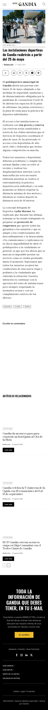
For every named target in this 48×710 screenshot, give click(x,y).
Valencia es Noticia (11, 678)
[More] (38, 73)
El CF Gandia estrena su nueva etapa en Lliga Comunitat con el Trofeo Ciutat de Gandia (22, 545)
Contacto (21, 649)
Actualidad (8, 428)
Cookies (16, 691)
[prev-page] (4, 565)
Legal (23, 691)
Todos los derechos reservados (26, 701)
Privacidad (30, 691)
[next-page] (8, 565)
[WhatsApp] (13, 73)
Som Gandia (8, 666)
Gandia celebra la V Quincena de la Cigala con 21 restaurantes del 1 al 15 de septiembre (24, 491)
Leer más (8, 450)
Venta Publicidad (32, 649)
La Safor (18, 306)
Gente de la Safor (11, 674)
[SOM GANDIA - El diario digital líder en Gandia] (25, 4)
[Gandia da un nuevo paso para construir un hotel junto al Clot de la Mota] (24, 414)
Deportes (7, 306)
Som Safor (7, 670)
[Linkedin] (26, 655)
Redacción (8, 65)
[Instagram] (21, 655)
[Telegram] (32, 73)
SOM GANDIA (8, 701)
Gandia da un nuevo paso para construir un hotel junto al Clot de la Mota (23, 437)
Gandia (27, 306)
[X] (26, 73)
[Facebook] (20, 73)
